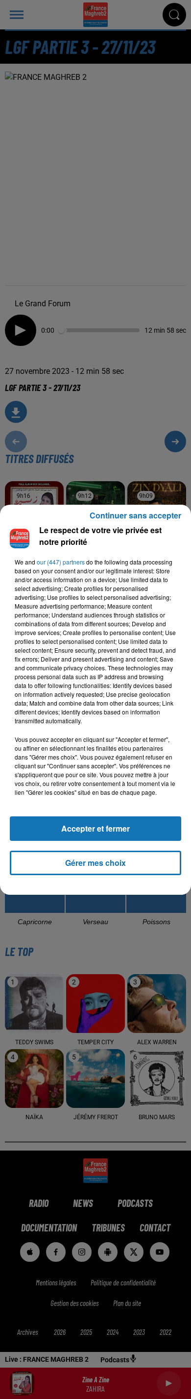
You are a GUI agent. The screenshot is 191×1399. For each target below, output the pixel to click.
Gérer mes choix (95, 862)
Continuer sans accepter (135, 515)
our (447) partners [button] (61, 562)
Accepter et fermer (95, 828)
